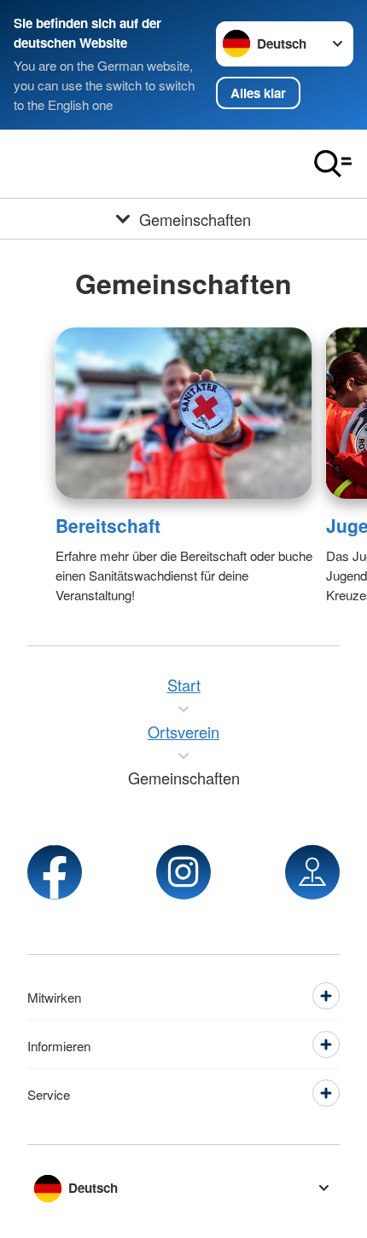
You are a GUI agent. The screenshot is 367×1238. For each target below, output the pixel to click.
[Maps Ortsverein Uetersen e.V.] (312, 872)
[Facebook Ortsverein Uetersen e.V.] (54, 872)
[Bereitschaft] (183, 413)
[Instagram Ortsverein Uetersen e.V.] (183, 872)
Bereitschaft (107, 525)
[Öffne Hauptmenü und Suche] (332, 163)
